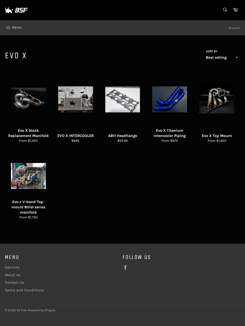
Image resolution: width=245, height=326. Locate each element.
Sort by (211, 51)
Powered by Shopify (41, 310)
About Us (12, 275)
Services (12, 267)
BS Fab (22, 310)
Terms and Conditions (24, 290)
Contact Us (14, 282)
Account (234, 28)
